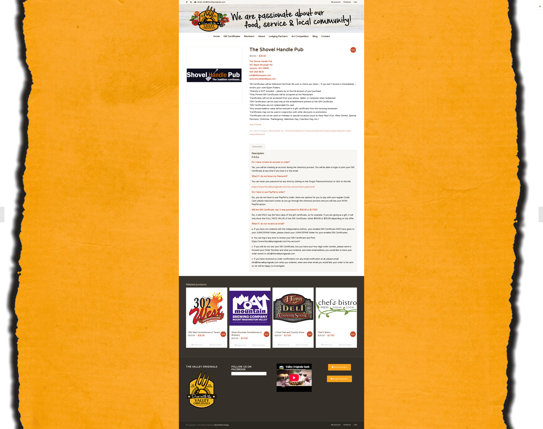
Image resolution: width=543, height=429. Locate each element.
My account (335, 2)
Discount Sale (274, 131)
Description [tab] (257, 147)
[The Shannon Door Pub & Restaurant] (2, 214)
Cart (355, 2)
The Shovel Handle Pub (294, 131)
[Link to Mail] (195, 2)
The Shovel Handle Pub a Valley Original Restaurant (324, 131)
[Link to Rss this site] (191, 2)
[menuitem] (336, 2)
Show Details (216, 345)
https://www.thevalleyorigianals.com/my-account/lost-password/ (283, 187)
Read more (197, 345)
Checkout (347, 2)
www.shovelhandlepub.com (262, 79)
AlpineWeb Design (221, 425)
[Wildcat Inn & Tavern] (541, 214)
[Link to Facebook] (187, 2)
